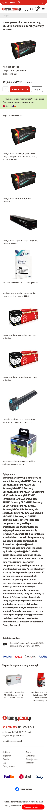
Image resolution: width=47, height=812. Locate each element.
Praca (28, 752)
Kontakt (6, 759)
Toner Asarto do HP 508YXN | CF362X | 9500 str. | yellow (19, 336)
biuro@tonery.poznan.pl (12, 741)
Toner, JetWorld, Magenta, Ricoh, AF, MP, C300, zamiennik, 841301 (20, 242)
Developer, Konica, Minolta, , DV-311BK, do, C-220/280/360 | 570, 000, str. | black (20, 294)
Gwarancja (30, 755)
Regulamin (7, 755)
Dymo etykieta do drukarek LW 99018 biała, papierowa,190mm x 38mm (19, 462)
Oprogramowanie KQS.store (15, 805)
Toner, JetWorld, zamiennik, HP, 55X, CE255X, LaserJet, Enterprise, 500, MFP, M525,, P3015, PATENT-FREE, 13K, (20, 156)
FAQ (4, 762)
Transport (30, 762)
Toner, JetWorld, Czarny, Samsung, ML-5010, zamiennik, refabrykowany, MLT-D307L (26, 644)
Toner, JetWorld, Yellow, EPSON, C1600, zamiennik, (17, 200)
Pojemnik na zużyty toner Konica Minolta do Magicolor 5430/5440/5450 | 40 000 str (19, 420)
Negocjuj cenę (31, 759)
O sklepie (6, 752)
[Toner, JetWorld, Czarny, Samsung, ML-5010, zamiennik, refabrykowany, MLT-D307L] (23, 49)
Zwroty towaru (9, 766)
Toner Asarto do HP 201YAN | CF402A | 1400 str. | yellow (20, 378)
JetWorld (15, 66)
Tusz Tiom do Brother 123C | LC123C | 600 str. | (20, 284)
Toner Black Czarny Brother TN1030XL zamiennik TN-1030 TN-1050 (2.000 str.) (14, 695)
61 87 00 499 (10, 2)
